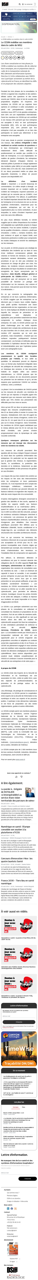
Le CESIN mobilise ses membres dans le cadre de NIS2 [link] (17, 39)
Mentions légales (12, 1195)
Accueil (3, 37)
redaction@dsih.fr (12, 1236)
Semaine (15, 1107)
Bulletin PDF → (15, 1259)
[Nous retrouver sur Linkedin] (8, 1209)
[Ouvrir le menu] (34, 4)
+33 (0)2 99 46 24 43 (13, 1222)
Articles (10, 37)
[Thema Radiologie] (19, 1276)
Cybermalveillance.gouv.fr (19, 742)
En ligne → (13, 1261)
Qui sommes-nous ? (13, 1193)
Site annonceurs (12, 1228)
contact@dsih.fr (12, 1230)
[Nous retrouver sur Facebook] (12, 1209)
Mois (23, 1107)
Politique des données (8, 1027)
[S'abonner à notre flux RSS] (15, 1209)
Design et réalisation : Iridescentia (17, 1201)
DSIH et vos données (13, 1198)
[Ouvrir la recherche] (20, 4)
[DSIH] (19, 1270)
